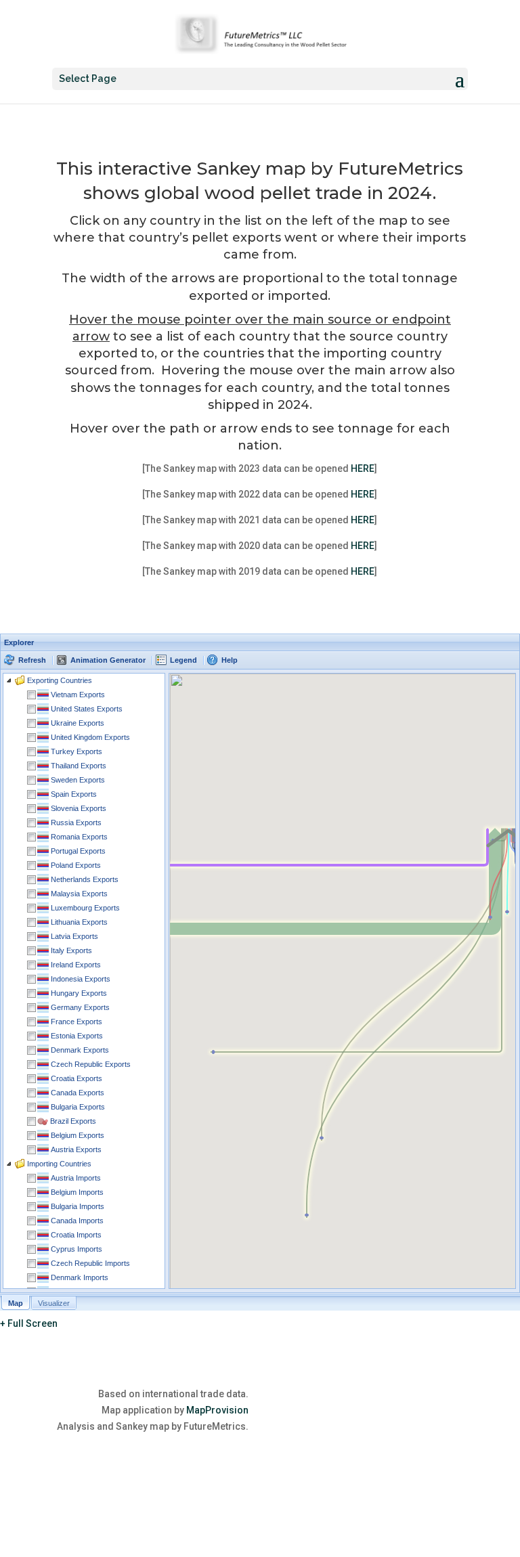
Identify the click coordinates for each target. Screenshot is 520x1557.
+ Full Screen (29, 1323)
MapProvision (217, 1410)
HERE (362, 468)
